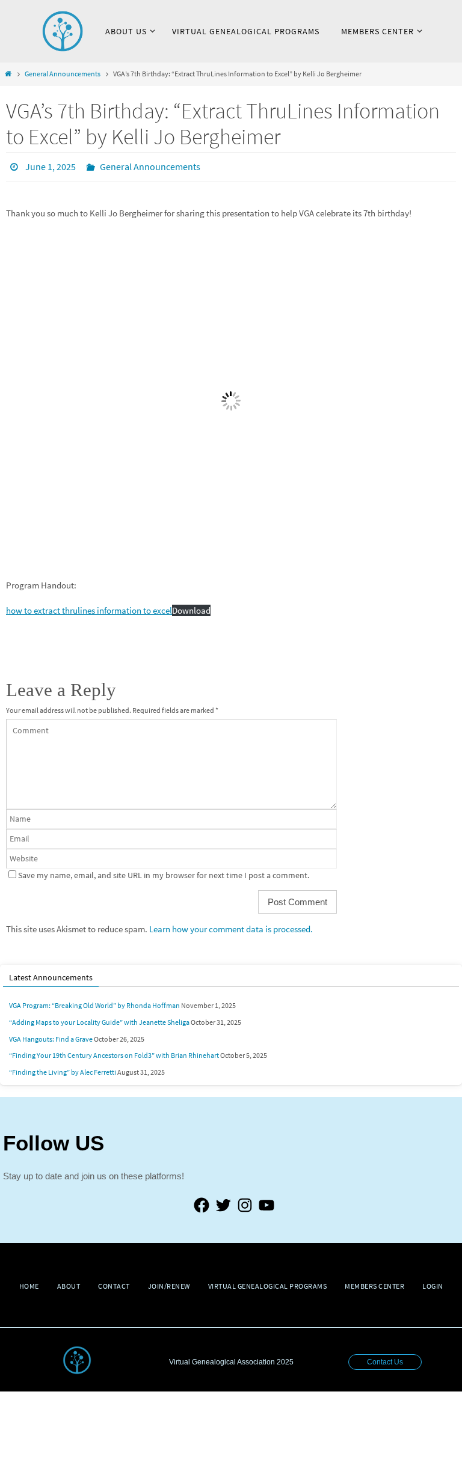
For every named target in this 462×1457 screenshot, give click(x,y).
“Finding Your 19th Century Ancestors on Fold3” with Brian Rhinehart (114, 1052)
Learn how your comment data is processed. (231, 926)
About (69, 1282)
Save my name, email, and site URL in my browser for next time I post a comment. (163, 872)
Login (432, 1282)
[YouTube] (266, 1209)
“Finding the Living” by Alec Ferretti (62, 1068)
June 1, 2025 (50, 165)
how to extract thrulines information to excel (89, 607)
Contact (114, 1282)
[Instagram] (245, 1209)
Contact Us (385, 1359)
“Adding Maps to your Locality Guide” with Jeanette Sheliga (99, 1018)
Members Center (374, 1282)
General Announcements (62, 73)
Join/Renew (169, 1282)
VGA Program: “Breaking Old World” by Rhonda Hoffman (94, 1002)
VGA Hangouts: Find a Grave (51, 1035)
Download (191, 607)
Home (29, 1282)
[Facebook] (201, 1209)
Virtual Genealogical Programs (267, 1282)
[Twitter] (223, 1209)
